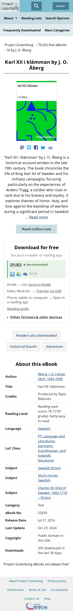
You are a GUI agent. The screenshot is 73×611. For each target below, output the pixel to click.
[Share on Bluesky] (43, 147)
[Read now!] (36, 140)
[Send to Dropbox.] (12, 273)
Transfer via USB (48, 291)
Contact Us (32, 599)
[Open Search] (36, 6)
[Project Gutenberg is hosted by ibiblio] (36, 608)
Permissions (15, 590)
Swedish (44, 428)
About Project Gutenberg (26, 581)
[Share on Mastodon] (22, 147)
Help (47, 599)
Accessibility (59, 590)
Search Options (57, 18)
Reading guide (18, 309)
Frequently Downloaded (22, 30)
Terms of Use (37, 590)
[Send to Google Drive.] (18, 273)
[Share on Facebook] (36, 147)
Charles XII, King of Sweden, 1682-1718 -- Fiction (52, 493)
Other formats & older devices (36, 317)
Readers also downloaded (36, 335)
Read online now (36, 229)
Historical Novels (23, 346)
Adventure (54, 346)
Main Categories (57, 30)
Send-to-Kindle (39, 284)
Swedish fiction (49, 468)
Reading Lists (31, 18)
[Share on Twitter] (29, 147)
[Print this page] (50, 147)
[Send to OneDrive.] (25, 273)
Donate (61, 5)
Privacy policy (57, 581)
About (10, 18)
